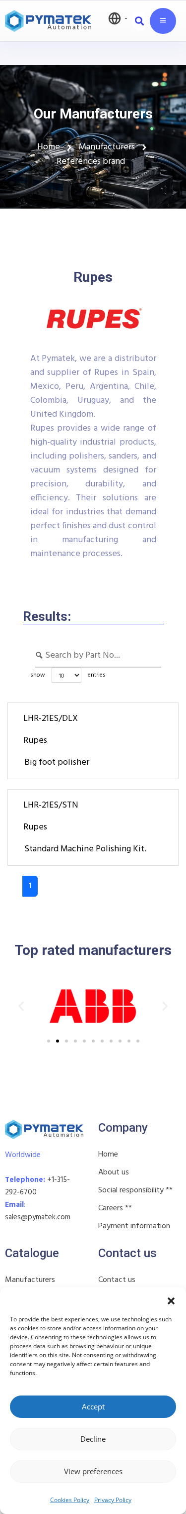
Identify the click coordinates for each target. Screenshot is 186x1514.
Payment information (134, 1226)
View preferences (93, 1471)
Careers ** (115, 1208)
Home (108, 1154)
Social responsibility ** (135, 1190)
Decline (93, 1439)
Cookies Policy (69, 1500)
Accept (93, 1406)
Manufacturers (30, 1280)
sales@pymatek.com (37, 1217)
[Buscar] (139, 21)
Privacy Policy (112, 1500)
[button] (171, 1300)
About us (113, 1172)
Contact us (116, 1280)
